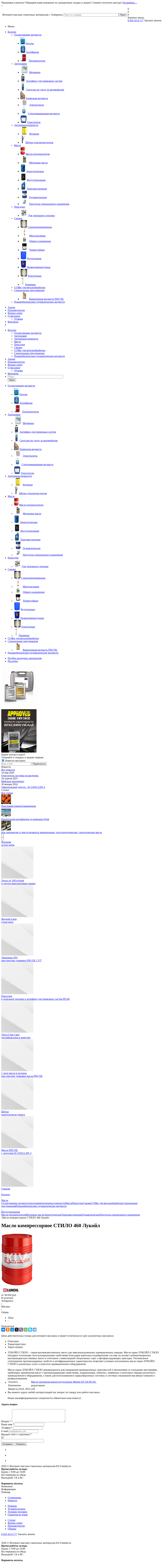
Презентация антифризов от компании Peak (25, 819)
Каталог (12, 31)
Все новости (8, 769)
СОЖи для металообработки (29, 287)
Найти (12, 380)
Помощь (12, 1506)
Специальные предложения (29, 290)
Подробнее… (130, 2)
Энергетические (53, 1214)
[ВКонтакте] (3, 1330)
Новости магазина (14, 760)
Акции (11, 307)
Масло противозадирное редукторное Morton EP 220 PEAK (64, 1381)
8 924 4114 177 (136, 20)
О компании (14, 1497)
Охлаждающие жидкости (27, 34)
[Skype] (30, 1330)
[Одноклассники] (8, 1330)
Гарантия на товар (18, 1514)
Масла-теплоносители (13, 1214)
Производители (16, 310)
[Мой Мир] (12, 1330)
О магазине (14, 316)
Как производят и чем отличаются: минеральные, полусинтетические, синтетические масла (51, 832)
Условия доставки (17, 1511)
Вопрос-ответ (15, 313)
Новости (12, 1500)
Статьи (11, 1520)
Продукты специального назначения (120, 1214)
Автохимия (20, 63)
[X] (17, 1330)
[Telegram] (35, 1330)
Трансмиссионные (72, 1214)
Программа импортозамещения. (18, 806)
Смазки (18, 218)
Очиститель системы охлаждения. (20, 775)
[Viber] (21, 1330)
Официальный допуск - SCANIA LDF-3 (23, 787)
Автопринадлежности (26, 125)
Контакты (13, 321)
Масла (17, 145)
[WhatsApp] (26, 1330)
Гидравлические (91, 1214)
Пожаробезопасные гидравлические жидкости (39, 301)
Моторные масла (34, 1214)
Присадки (19, 206)
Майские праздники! (12, 781)
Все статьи (7, 793)
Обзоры (12, 1528)
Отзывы (18, 319)
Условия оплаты (16, 1508)
